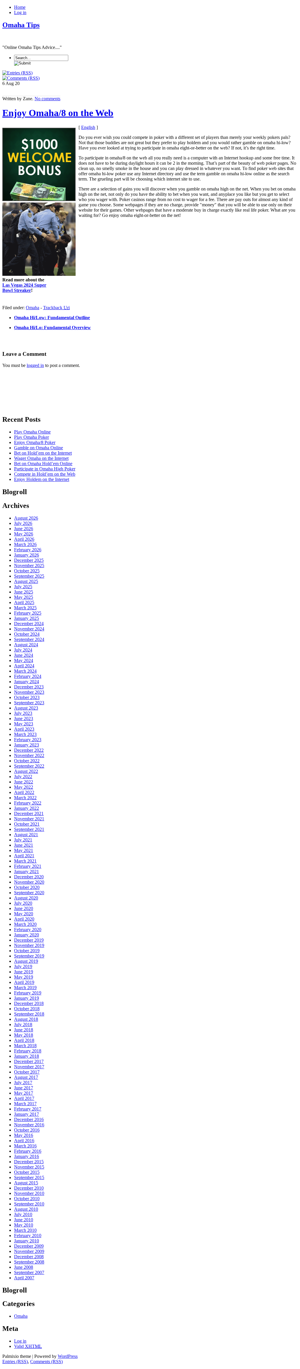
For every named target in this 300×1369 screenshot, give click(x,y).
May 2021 (23, 850)
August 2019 (26, 961)
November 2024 (29, 628)
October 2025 (27, 570)
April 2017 (24, 1098)
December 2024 (29, 623)
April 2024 (24, 665)
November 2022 (29, 755)
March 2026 (25, 544)
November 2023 (29, 692)
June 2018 (23, 1029)
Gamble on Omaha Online (38, 447)
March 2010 (25, 1230)
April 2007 (24, 1277)
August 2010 (26, 1209)
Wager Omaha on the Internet (41, 458)
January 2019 (26, 998)
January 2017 (26, 1114)
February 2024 (27, 676)
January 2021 (26, 871)
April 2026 (24, 539)
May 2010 (23, 1224)
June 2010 (23, 1219)
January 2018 (26, 1056)
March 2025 (25, 607)
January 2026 (26, 554)
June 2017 (23, 1087)
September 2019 (29, 955)
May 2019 (23, 977)
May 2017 (23, 1093)
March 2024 (25, 671)
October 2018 (27, 1008)
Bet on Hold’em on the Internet (43, 452)
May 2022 (23, 787)
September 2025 (29, 576)
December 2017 (29, 1061)
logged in (35, 365)
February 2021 (27, 866)
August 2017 (26, 1077)
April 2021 (24, 855)
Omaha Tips (21, 25)
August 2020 (26, 897)
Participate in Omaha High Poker (44, 468)
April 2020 (24, 918)
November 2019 (29, 945)
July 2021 (23, 839)
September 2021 (29, 829)
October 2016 (27, 1129)
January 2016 (26, 1156)
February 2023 (27, 739)
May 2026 (23, 533)
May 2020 (23, 913)
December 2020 (29, 876)
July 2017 (23, 1082)
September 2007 (29, 1272)
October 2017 (27, 1071)
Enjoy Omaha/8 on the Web (57, 113)
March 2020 (25, 924)
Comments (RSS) (46, 1361)
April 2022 (24, 792)
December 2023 (29, 686)
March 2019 (25, 987)
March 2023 (25, 734)
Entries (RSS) (15, 1361)
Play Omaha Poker (31, 437)
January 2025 (26, 618)
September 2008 (29, 1261)
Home (19, 7)
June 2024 (23, 655)
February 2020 (27, 929)
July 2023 (23, 713)
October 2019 (27, 950)
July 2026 (23, 523)
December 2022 (29, 750)
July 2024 (23, 649)
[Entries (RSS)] (17, 72)
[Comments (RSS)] (21, 78)
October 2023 (27, 697)
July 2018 (23, 1024)
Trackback (56, 307)
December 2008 (29, 1256)
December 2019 (29, 940)
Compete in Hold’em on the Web (44, 474)
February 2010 (27, 1235)
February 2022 (27, 802)
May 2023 (23, 723)
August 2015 (26, 1182)
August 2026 (26, 518)
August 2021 (26, 834)
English (88, 127)
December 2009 (29, 1246)
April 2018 (24, 1040)
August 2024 (26, 644)
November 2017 (29, 1066)
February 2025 (27, 612)
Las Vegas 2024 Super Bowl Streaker (24, 288)
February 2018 (27, 1050)
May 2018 (23, 1035)
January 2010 (26, 1240)
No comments (47, 98)
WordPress (68, 1356)
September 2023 (29, 702)
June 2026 (23, 528)
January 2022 (26, 808)
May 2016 (23, 1135)
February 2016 (27, 1151)
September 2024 (29, 639)
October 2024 (27, 634)
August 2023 (26, 707)
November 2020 (29, 882)
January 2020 (26, 934)
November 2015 (29, 1166)
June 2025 (23, 591)
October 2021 (27, 824)
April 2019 (24, 982)
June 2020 (23, 908)
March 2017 (25, 1103)
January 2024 (26, 681)
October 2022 (27, 760)
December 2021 (29, 813)
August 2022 (26, 771)
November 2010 (29, 1193)
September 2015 (29, 1177)
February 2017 (27, 1108)
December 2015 (29, 1161)
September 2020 (29, 892)
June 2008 (23, 1267)
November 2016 (29, 1124)
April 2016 (24, 1140)
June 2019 (23, 971)
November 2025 (29, 565)
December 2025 (29, 560)
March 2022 (25, 797)
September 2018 (29, 1013)
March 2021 (25, 860)
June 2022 (23, 781)
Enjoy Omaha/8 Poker (34, 442)
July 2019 (23, 966)
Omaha (32, 307)
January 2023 (26, 744)
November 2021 (29, 818)
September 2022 (29, 765)
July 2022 (23, 776)
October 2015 (27, 1172)
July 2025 (23, 586)
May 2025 (23, 597)
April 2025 (24, 602)
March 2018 (25, 1045)
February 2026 (27, 549)
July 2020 (23, 903)
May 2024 (23, 660)
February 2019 (27, 992)
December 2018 (29, 1003)
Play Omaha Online (32, 431)
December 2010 (29, 1188)
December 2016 (29, 1119)
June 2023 (23, 718)
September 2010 (29, 1203)
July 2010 (23, 1214)
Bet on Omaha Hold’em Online (43, 463)
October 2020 (27, 887)
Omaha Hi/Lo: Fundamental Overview (52, 327)
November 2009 (29, 1251)
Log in (20, 12)
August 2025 (26, 581)
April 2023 (24, 729)
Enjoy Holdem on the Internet (41, 479)
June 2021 (23, 845)
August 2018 (26, 1019)
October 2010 (27, 1198)
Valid (28, 1346)
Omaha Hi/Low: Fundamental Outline (52, 317)
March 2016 (25, 1145)
